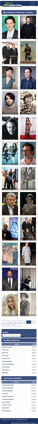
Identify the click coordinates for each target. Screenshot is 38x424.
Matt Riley (5, 373)
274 (8, 325)
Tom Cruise (5, 350)
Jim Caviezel (6, 367)
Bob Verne (5, 353)
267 (10, 322)
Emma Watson (6, 402)
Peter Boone (5, 370)
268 (15, 322)
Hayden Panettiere (7, 391)
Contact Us (33, 423)
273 (4, 325)
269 (19, 322)
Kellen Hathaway (7, 361)
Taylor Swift (5, 408)
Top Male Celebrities (11, 340)
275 (13, 325)
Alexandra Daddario (8, 399)
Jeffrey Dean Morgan (8, 364)
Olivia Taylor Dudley (8, 385)
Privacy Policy (15, 423)
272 (33, 322)
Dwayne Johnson (7, 347)
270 (24, 322)
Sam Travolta (6, 358)
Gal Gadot (5, 393)
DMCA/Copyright (24, 423)
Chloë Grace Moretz (8, 396)
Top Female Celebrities (12, 378)
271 (29, 322)
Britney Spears (6, 411)
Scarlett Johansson (7, 388)
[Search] (22, 335)
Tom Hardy (5, 355)
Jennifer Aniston (7, 405)
